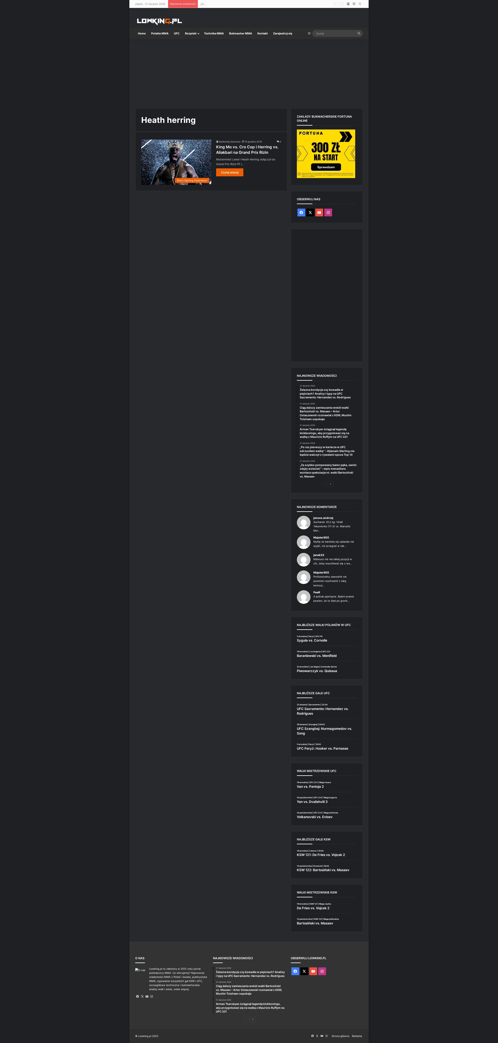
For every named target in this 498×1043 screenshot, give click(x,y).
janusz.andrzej (323, 517)
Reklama (357, 1036)
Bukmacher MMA (240, 33)
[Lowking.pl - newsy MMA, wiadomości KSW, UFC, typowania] (159, 21)
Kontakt (262, 33)
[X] (142, 996)
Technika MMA (214, 33)
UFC (177, 33)
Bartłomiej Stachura (229, 141)
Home (142, 33)
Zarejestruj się (282, 33)
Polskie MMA (159, 33)
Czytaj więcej (229, 172)
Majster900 (321, 537)
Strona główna (340, 1036)
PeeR (316, 592)
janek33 (318, 555)
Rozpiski (190, 33)
